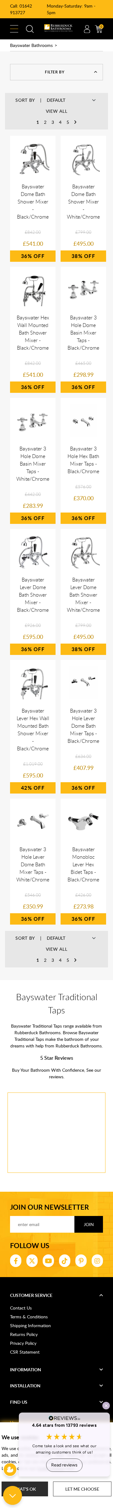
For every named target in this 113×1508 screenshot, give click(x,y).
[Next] (75, 122)
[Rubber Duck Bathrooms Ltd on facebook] (15, 1260)
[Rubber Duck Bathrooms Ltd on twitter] (32, 1260)
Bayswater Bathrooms (31, 45)
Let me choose (82, 1489)
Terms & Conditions (29, 1317)
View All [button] (56, 111)
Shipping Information (30, 1325)
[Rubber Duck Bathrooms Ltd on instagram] (97, 1260)
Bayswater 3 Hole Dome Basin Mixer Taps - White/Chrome (32, 463)
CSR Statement (25, 1352)
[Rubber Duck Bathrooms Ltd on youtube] (48, 1260)
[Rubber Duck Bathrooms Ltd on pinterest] (81, 1260)
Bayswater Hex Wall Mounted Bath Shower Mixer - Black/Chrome (33, 332)
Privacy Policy (23, 1343)
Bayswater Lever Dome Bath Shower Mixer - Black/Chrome (33, 594)
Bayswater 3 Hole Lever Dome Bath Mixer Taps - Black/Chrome (83, 725)
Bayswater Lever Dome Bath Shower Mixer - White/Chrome (83, 594)
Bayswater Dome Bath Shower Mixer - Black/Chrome (33, 201)
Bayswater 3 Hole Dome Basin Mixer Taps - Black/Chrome (83, 332)
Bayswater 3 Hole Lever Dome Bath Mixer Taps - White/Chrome (32, 864)
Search (30, 29)
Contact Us (21, 1308)
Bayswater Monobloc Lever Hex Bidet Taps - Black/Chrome (83, 864)
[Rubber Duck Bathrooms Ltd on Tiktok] (64, 1260)
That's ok (25, 1489)
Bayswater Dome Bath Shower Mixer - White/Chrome (83, 201)
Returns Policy (24, 1334)
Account (87, 29)
